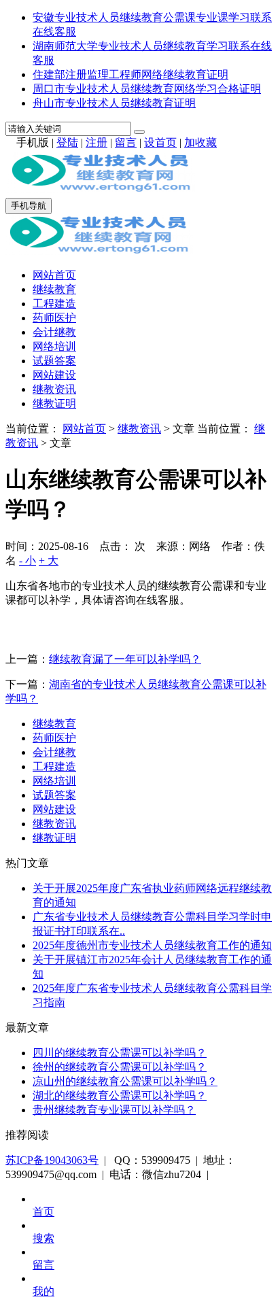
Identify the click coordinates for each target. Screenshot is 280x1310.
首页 (43, 1212)
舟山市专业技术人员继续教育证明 (114, 103)
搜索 (43, 1238)
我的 (43, 1291)
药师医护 (54, 318)
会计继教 (54, 332)
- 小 (27, 560)
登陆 (67, 142)
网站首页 (54, 275)
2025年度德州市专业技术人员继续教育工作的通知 (152, 945)
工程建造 (54, 303)
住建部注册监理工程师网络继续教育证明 (130, 74)
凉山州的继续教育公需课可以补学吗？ (125, 1081)
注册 (96, 142)
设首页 (160, 142)
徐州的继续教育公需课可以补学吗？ (120, 1067)
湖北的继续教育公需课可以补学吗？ (120, 1095)
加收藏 (200, 142)
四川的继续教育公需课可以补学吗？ (120, 1052)
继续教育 (54, 289)
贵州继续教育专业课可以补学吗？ (114, 1110)
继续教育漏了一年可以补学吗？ (125, 659)
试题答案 (54, 360)
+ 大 (48, 560)
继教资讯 (54, 389)
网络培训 (54, 346)
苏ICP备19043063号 (52, 1160)
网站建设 (54, 375)
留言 (126, 142)
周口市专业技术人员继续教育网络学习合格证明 (147, 88)
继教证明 (54, 403)
